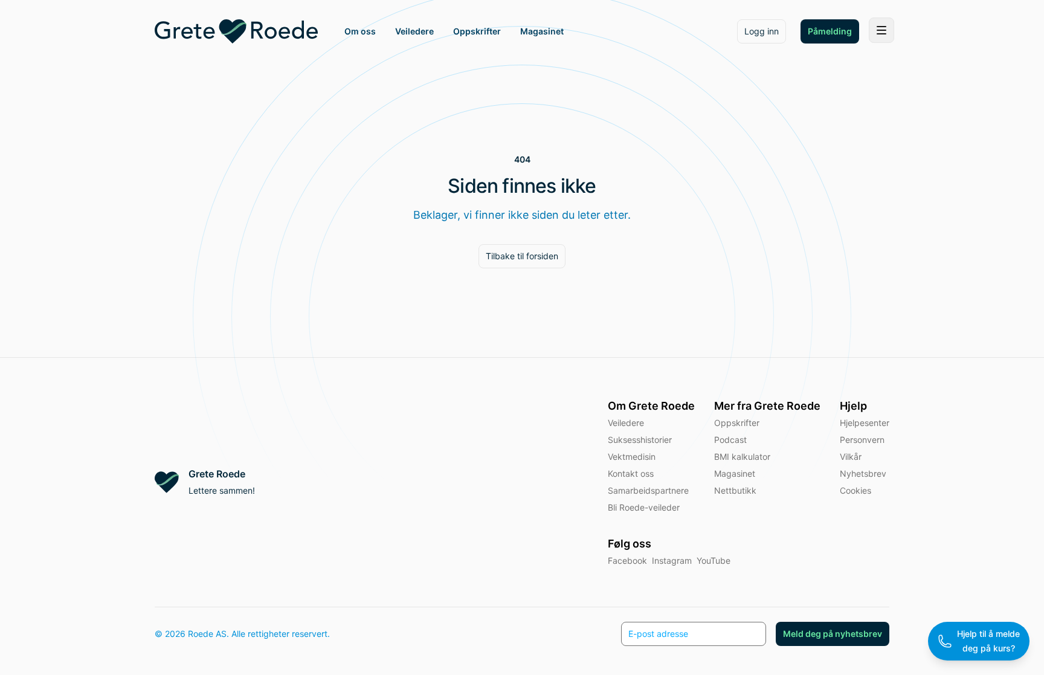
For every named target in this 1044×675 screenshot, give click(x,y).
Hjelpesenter (864, 423)
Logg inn (761, 31)
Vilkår (851, 456)
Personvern (862, 439)
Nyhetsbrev (863, 473)
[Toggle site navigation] (881, 30)
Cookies (855, 490)
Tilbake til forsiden (522, 256)
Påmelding (830, 31)
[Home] (236, 31)
